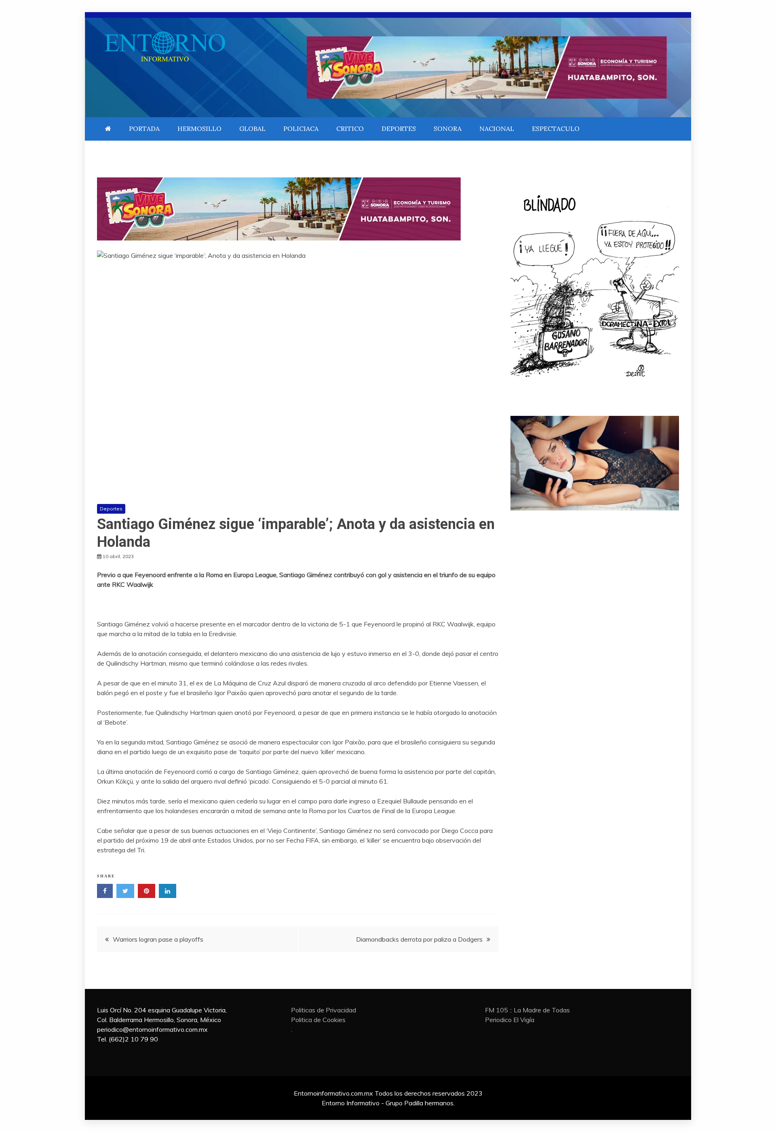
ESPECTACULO (556, 128)
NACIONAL (496, 128)
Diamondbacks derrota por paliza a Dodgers (419, 939)
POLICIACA (300, 128)
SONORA (448, 128)
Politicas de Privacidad (323, 1010)
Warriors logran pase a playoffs (158, 939)
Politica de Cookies (318, 1020)
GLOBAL (252, 128)
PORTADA (144, 128)
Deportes (111, 509)
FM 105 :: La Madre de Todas (527, 1010)
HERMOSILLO (199, 128)
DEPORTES (399, 128)
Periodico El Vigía (509, 1020)
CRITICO (350, 128)
